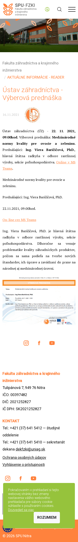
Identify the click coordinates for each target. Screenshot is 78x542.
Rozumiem (46, 517)
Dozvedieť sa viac (21, 510)
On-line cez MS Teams (19, 219)
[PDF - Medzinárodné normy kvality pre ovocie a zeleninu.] (39, 300)
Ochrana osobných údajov (24, 457)
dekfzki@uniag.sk (30, 449)
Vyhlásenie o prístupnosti (23, 464)
